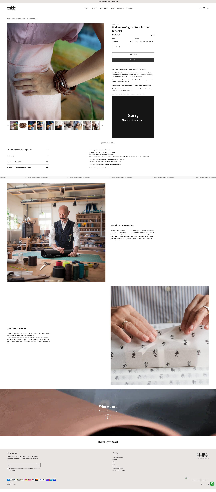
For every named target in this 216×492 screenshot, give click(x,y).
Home (8, 18)
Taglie (112, 8)
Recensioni (120, 8)
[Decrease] (113, 47)
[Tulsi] (11, 8)
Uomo (93, 8)
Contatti (114, 459)
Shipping (10, 156)
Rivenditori (115, 466)
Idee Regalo (103, 8)
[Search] (204, 8)
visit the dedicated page (103, 167)
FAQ (113, 461)
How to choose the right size (19, 150)
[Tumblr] (208, 484)
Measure (136, 38)
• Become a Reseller (117, 468)
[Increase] (119, 47)
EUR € (204, 480)
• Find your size (116, 455)
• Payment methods (117, 457)
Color (113, 38)
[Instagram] (201, 484)
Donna (85, 8)
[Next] (102, 125)
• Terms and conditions (118, 470)
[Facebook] (204, 484)
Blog (113, 463)
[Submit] (38, 465)
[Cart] (208, 8)
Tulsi (12, 483)
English (195, 480)
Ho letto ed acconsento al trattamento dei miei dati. (24, 469)
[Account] (200, 8)
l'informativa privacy (18, 468)
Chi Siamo (129, 8)
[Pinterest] (206, 484)
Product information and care (19, 167)
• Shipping (115, 453)
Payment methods (14, 161)
